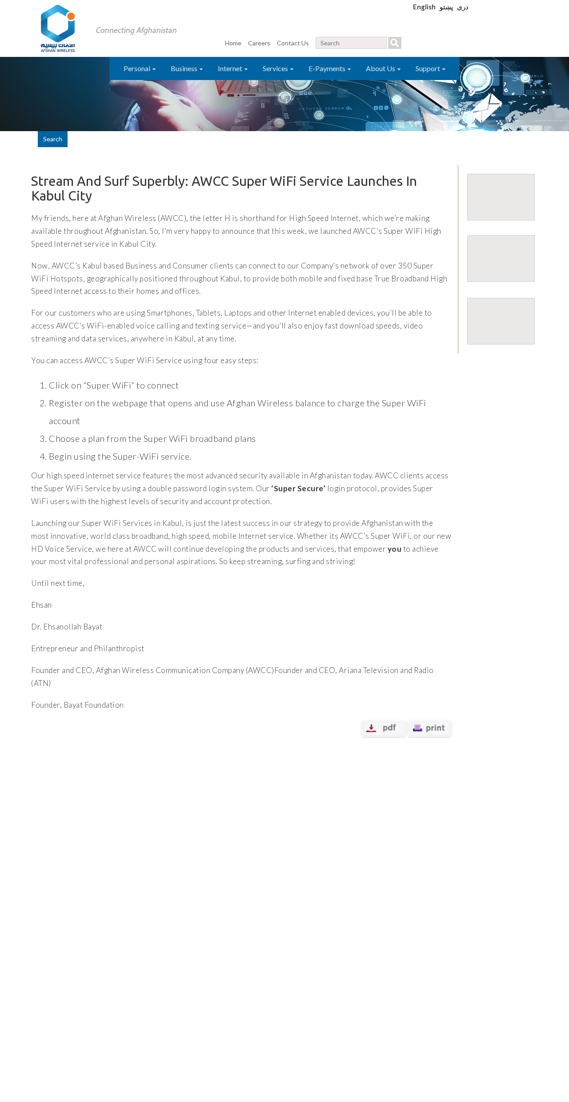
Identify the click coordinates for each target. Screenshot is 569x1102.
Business (185, 68)
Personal (138, 68)
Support (428, 68)
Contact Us (293, 43)
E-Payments (328, 68)
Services (276, 68)
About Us (381, 68)
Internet (231, 68)
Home (233, 43)
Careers (259, 43)
